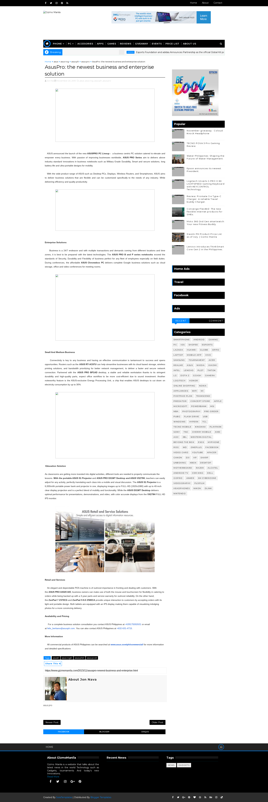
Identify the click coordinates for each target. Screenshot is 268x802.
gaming (213, 339)
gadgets (184, 765)
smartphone (182, 339)
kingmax (200, 427)
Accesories (85, 43)
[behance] (210, 797)
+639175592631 (133, 624)
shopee (193, 344)
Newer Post (51, 722)
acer (212, 360)
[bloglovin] (194, 797)
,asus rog (89, 80)
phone (57, 43)
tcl (204, 421)
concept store (200, 401)
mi (202, 391)
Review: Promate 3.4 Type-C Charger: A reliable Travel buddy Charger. (204, 199)
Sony (177, 432)
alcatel (213, 468)
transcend (203, 396)
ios (183, 344)
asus (56, 61)
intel (177, 370)
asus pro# (92, 658)
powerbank (199, 406)
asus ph (75, 61)
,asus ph (98, 80)
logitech (179, 380)
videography (182, 483)
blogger (104, 731)
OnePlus (196, 447)
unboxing (180, 462)
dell (210, 473)
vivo (208, 355)
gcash (197, 375)
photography (191, 411)
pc (175, 344)
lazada (178, 350)
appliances (181, 391)
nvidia (201, 365)
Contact (218, 2)
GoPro (178, 478)
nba (176, 411)
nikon (197, 488)
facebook (63, 731)
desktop (205, 462)
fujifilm (199, 483)
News (171, 765)
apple (218, 401)
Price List (172, 43)
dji (188, 457)
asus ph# (79, 658)
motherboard (183, 468)
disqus (145, 731)
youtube (197, 452)
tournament (197, 360)
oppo (215, 350)
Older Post (157, 722)
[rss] (67, 3)
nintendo (180, 493)
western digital (201, 437)
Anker (190, 478)
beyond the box (184, 442)
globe (204, 350)
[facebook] (45, 3)
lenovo (189, 370)
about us (189, 43)
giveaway (141, 43)
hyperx (194, 421)
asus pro (85, 61)
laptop (178, 355)
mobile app (194, 355)
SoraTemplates (64, 797)
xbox (193, 462)
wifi (194, 391)
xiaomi (212, 365)
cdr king (197, 473)
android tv (181, 473)
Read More (53, 776)
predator (180, 401)
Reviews (125, 43)
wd (185, 447)
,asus (81, 80)
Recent (180, 320)
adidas (114, 52)
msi (212, 406)
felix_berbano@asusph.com (61, 628)
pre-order (211, 411)
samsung (179, 360)
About (205, 2)
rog (176, 447)
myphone (213, 442)
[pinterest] (62, 3)
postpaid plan (183, 396)
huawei (191, 350)
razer (200, 468)
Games (111, 43)
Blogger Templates (100, 797)
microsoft (180, 406)
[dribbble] (200, 797)
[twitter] (51, 3)
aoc (176, 437)
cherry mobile (201, 432)
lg (175, 375)
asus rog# (67, 658)
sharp (204, 457)
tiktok (212, 370)
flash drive (191, 416)
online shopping (184, 386)
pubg (177, 416)
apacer (212, 452)
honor (193, 380)
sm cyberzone (207, 478)
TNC (186, 432)
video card (181, 452)
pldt (201, 370)
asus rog (64, 61)
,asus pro (106, 80)
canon (178, 457)
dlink (208, 488)
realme (178, 365)
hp (195, 457)
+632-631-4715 (124, 628)
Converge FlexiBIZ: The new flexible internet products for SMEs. (204, 212)
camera (210, 375)
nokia (203, 386)
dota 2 (185, 375)
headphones (182, 488)
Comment (216, 320)
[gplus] (72, 781)
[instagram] (56, 3)
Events (157, 43)
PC (69, 43)
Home (193, 2)
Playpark (216, 427)
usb (205, 416)
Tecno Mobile (182, 427)
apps (100, 43)
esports (207, 344)
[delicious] (221, 797)
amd (217, 432)
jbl (185, 437)
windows (179, 421)
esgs (201, 442)
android (199, 339)
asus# (56, 658)
